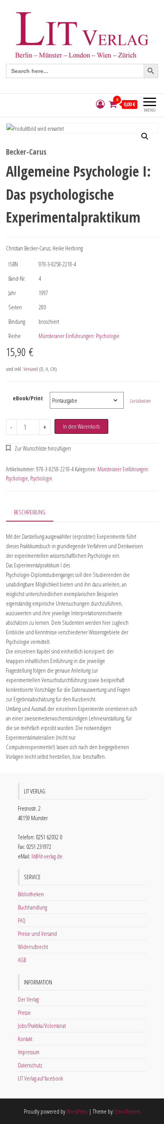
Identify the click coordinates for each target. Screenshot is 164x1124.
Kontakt (25, 1039)
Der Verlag (28, 999)
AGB (22, 960)
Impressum (28, 1052)
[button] (145, 136)
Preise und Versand (37, 933)
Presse (24, 1012)
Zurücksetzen (140, 401)
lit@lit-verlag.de (46, 856)
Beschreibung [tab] (29, 512)
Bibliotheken (31, 894)
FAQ (21, 920)
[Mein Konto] (100, 104)
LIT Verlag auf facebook (40, 1078)
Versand (30, 368)
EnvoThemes (128, 1111)
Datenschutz (30, 1065)
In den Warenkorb (81, 426)
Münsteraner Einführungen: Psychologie (79, 336)
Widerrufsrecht (33, 947)
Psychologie (41, 478)
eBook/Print (28, 398)
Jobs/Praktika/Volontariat (42, 1026)
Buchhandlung (32, 907)
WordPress (77, 1111)
